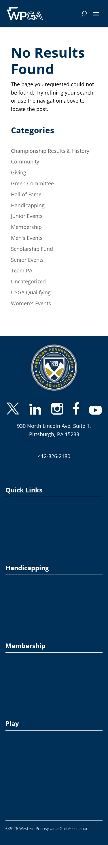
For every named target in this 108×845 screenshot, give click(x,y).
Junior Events (27, 215)
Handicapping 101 (23, 588)
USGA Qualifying (31, 292)
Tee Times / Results (23, 774)
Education (15, 666)
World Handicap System (28, 619)
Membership (26, 226)
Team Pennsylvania (23, 764)
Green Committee (32, 183)
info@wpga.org (54, 441)
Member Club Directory (28, 686)
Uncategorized (28, 281)
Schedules (15, 754)
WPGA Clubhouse (22, 696)
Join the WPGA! (20, 655)
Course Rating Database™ (30, 578)
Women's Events (31, 303)
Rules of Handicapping (27, 608)
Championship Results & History (50, 150)
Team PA (21, 270)
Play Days (14, 743)
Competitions (18, 733)
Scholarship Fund (32, 248)
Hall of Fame (26, 194)
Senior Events (27, 259)
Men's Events (27, 237)
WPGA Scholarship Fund (28, 541)
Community (25, 161)
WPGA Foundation (23, 530)
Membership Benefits (26, 676)
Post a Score (17, 598)
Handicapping (28, 205)
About (11, 500)
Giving (18, 172)
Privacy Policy (18, 520)
